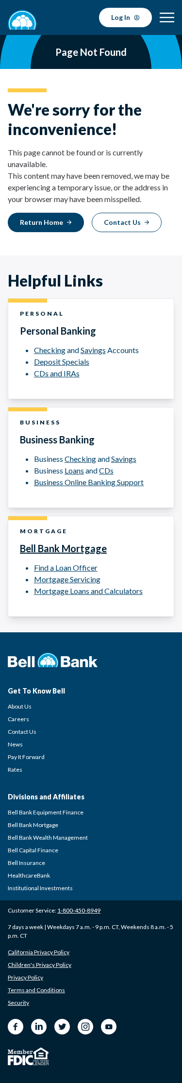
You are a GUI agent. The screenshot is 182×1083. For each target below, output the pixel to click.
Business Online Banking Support (89, 482)
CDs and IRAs (57, 373)
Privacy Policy (25, 977)
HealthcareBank (29, 875)
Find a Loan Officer (66, 567)
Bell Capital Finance (33, 850)
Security (18, 1002)
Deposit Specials (61, 361)
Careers (18, 719)
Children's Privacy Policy (39, 964)
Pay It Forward (26, 757)
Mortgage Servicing (67, 579)
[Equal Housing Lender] (41, 1056)
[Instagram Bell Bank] (85, 1026)
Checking (50, 350)
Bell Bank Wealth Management (48, 837)
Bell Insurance (26, 862)
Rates (15, 769)
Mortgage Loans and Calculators (88, 590)
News (15, 744)
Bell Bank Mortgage (63, 548)
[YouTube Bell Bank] (108, 1026)
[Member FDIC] (20, 1057)
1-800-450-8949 (78, 910)
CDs (106, 470)
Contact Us (22, 731)
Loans (74, 470)
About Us (20, 706)
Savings (93, 350)
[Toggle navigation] (167, 17)
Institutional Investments (40, 888)
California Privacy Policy (38, 952)
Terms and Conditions (36, 990)
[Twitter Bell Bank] (62, 1026)
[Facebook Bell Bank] (15, 1026)
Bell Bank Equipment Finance (45, 812)
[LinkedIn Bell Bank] (39, 1026)
